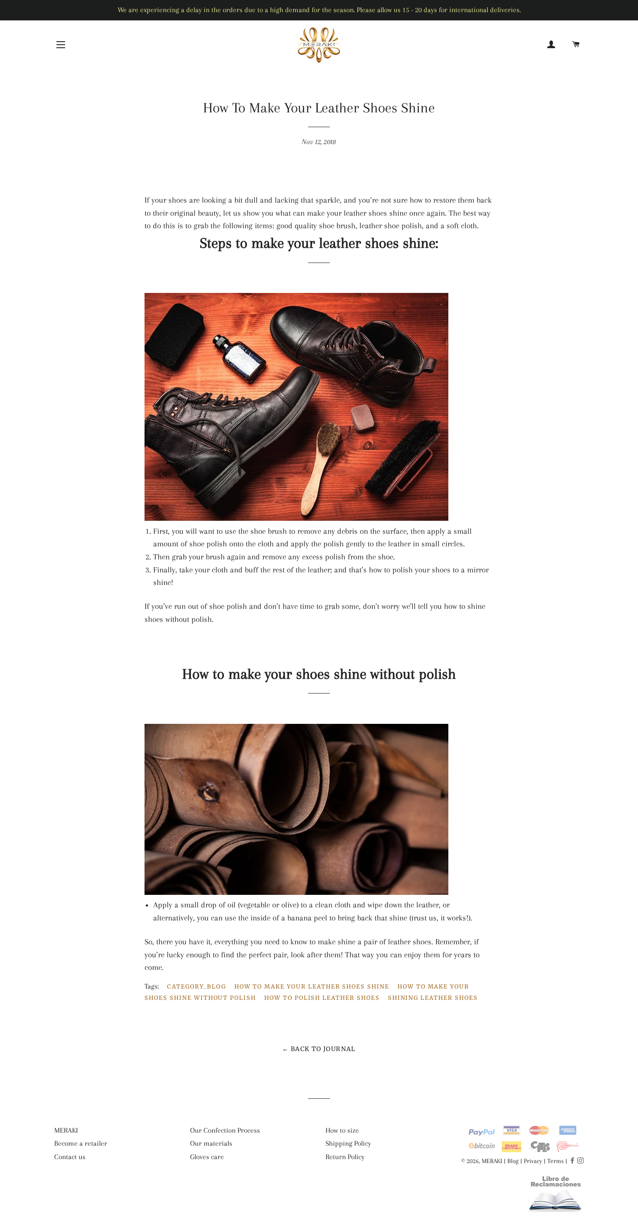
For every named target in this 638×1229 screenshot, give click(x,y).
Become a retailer (80, 1143)
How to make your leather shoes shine (311, 986)
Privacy (533, 1160)
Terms (555, 1160)
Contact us (70, 1157)
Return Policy (345, 1157)
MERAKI (66, 1130)
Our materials (211, 1143)
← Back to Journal (319, 1049)
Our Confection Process (225, 1130)
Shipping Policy (348, 1143)
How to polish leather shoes (322, 998)
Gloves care (207, 1157)
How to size (342, 1130)
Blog (513, 1160)
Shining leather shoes (433, 998)
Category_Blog (196, 986)
